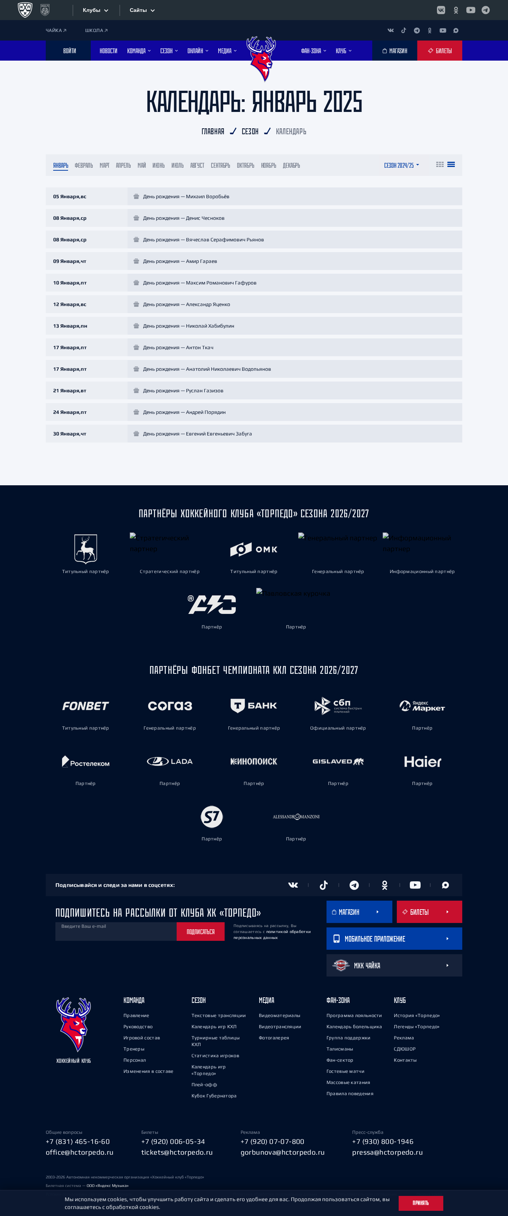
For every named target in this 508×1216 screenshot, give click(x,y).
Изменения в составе (148, 1071)
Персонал (134, 1060)
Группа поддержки (349, 1037)
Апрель (123, 165)
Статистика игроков (215, 1055)
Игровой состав (141, 1037)
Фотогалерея (274, 1037)
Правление (136, 1015)
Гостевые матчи (345, 1071)
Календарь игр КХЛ (214, 1026)
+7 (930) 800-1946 (383, 1141)
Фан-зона (338, 1000)
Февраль (84, 165)
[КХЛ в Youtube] (470, 10)
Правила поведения (350, 1093)
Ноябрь (268, 165)
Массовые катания (348, 1082)
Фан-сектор (340, 1060)
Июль (177, 165)
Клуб (400, 1000)
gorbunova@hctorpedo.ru (283, 1152)
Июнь (158, 165)
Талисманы (340, 1049)
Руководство (137, 1026)
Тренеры (133, 1049)
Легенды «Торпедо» (417, 1026)
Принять (421, 1203)
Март (105, 165)
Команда (133, 1000)
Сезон (199, 1000)
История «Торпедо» (417, 1015)
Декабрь (291, 165)
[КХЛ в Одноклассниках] (455, 10)
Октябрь (245, 165)
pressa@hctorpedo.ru (387, 1152)
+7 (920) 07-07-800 (273, 1141)
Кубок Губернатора (214, 1095)
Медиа (266, 1000)
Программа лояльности (354, 1015)
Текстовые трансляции (219, 1015)
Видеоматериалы (279, 1015)
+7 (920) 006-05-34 (173, 1141)
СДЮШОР (404, 1049)
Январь (60, 165)
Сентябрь (220, 165)
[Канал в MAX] (455, 30)
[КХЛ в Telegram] (485, 10)
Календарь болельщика (354, 1026)
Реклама (404, 1037)
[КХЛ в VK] (441, 10)
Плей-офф (204, 1084)
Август (197, 165)
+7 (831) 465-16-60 (78, 1141)
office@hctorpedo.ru (80, 1152)
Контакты (405, 1060)
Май (142, 165)
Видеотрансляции (280, 1026)
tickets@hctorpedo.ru (177, 1152)
